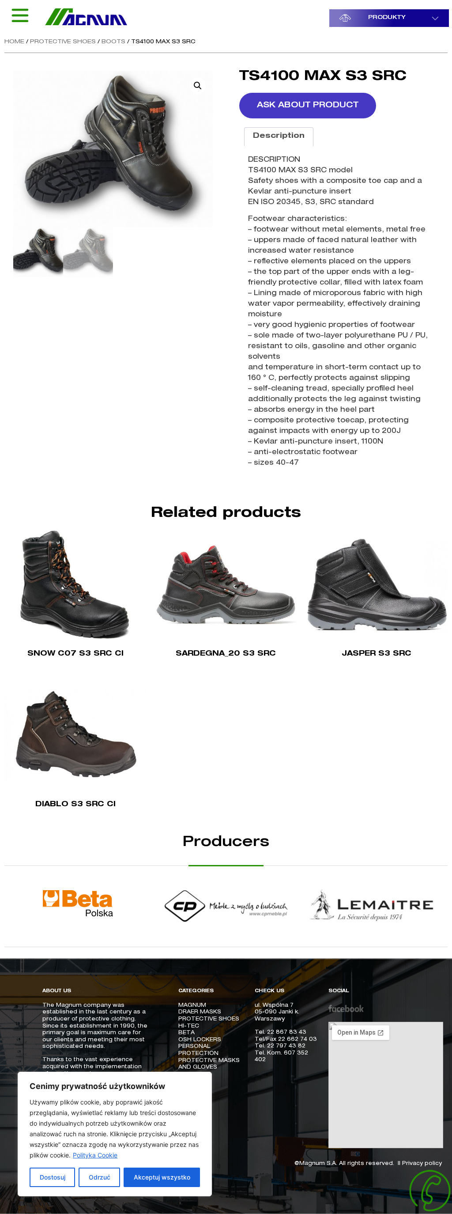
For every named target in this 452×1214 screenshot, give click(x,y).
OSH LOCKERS (199, 1040)
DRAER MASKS (199, 1012)
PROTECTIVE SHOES (208, 1019)
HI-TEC (189, 1026)
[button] (198, 86)
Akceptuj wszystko (162, 1177)
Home (14, 42)
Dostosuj (52, 1177)
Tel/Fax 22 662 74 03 (286, 1039)
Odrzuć (99, 1177)
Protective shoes (63, 42)
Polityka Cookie (95, 1155)
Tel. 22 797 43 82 (280, 1046)
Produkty (387, 18)
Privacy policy (422, 1163)
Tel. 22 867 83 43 (280, 1032)
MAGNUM (192, 1005)
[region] (115, 1134)
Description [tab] (279, 136)
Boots (113, 42)
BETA (186, 1033)
